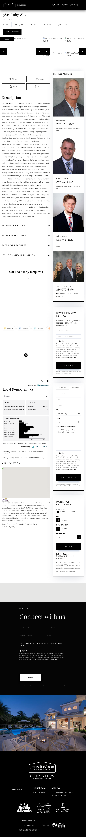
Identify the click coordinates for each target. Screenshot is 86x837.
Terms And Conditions (28, 830)
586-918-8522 (64, 239)
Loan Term (60, 509)
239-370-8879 (65, 124)
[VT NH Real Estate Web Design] (58, 825)
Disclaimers (29, 825)
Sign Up (73, 5)
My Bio (58, 130)
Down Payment (62, 525)
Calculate (69, 546)
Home (4, 524)
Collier (21, 524)
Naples (28, 524)
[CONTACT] (12, 32)
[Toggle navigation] (81, 5)
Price (58, 516)
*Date (58, 410)
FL (16, 524)
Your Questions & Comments (66, 426)
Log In (65, 5)
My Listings (59, 128)
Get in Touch (16, 790)
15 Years (72, 512)
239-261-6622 (64, 181)
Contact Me (76, 128)
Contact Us (59, 296)
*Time (58, 418)
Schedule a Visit (75, 387)
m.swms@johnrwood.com (68, 293)
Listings (11, 524)
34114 (35, 524)
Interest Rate (61, 533)
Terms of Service (73, 485)
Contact (56, 5)
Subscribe (69, 365)
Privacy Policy (72, 357)
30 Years (62, 512)
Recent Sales (68, 128)
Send (30, 678)
